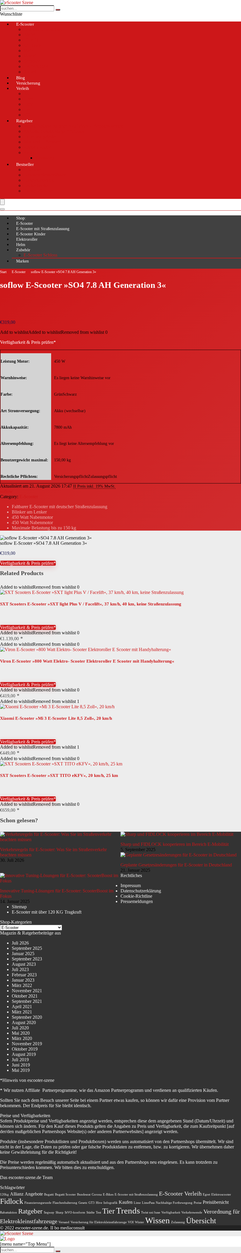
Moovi (30, 55)
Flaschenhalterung (65, 1202)
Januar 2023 (23, 980)
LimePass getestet (40, 136)
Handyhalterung (38, 180)
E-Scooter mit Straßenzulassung (42, 229)
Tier (27, 109)
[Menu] (2, 202)
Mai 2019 (21, 1070)
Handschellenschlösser (45, 174)
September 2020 (27, 1017)
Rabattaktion (8, 1212)
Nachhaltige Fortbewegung (174, 1202)
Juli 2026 (20, 942)
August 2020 (24, 1022)
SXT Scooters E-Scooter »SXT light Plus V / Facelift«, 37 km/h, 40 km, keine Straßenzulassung (90, 604)
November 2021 (27, 990)
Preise (198, 1202)
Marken (22, 261)
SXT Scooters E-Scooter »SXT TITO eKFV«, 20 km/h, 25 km (59, 775)
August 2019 (24, 1054)
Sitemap (19, 906)
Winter (139, 1222)
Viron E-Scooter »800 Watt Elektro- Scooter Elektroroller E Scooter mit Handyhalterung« (87, 661)
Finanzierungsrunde (37, 1202)
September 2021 (27, 1001)
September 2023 (27, 958)
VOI (131, 1222)
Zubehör (23, 250)
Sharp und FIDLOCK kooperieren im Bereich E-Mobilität (174, 844)
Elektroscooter (221, 1194)
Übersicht (201, 1220)
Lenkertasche (36, 185)
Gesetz (82, 1202)
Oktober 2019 (25, 1048)
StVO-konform (75, 1212)
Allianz (17, 1194)
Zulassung (44, 157)
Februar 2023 (24, 974)
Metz (28, 50)
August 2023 (24, 964)
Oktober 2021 (25, 995)
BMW (29, 34)
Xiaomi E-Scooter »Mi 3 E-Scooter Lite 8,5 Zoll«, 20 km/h (56, 718)
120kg (4, 1194)
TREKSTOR (36, 66)
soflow (6, 491)
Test (98, 1212)
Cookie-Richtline (136, 896)
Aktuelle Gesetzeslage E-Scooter (54, 131)
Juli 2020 (20, 1027)
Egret (206, 1194)
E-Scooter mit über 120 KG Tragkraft (46, 911)
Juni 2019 (21, 1064)
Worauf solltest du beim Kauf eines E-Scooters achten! (74, 125)
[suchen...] (58, 10)
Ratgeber (24, 120)
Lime (28, 104)
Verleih (22, 88)
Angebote (34, 1194)
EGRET (31, 39)
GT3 (91, 1202)
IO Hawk (32, 45)
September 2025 (27, 948)
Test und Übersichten (43, 29)
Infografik (110, 1202)
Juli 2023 (20, 969)
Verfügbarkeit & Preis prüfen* (28, 342)
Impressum (130, 885)
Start (3, 272)
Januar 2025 (23, 953)
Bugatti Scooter (65, 1194)
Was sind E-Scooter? (43, 141)
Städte (90, 1212)
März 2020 (22, 1038)
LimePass (148, 1202)
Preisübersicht (216, 1202)
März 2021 (22, 1011)
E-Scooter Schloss (40, 254)
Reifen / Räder (37, 147)
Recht (29, 152)
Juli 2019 (20, 1059)
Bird (28, 93)
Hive (28, 98)
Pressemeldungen (136, 901)
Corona (97, 1194)
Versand (63, 1222)
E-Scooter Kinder (31, 234)
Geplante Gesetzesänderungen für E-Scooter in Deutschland (176, 864)
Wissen (157, 1220)
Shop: (21, 218)
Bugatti (49, 1194)
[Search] (2, 209)
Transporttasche (38, 190)
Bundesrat (84, 1194)
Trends (128, 1210)
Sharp (59, 1212)
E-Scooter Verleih (180, 1193)
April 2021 (22, 1006)
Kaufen (126, 1202)
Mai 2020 (21, 1033)
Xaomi (30, 71)
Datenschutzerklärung (140, 890)
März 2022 (22, 985)
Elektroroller (27, 239)
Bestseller (25, 164)
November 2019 (27, 1043)
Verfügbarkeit (170, 1212)
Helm (20, 244)
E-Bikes (108, 1194)
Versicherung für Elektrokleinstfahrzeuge (99, 1222)
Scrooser (32, 61)
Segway (49, 1212)
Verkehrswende (191, 1212)
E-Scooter (25, 24)
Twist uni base (150, 1212)
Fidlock (11, 1201)
